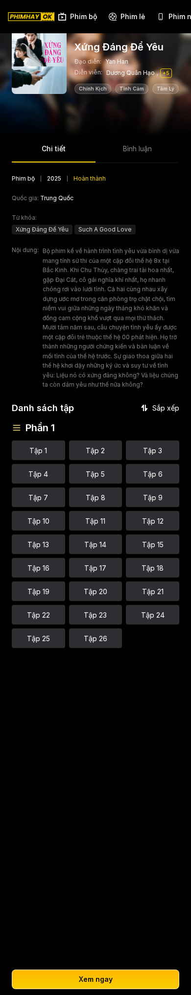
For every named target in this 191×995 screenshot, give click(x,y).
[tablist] (95, 152)
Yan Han (116, 61)
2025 (54, 178)
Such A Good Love (105, 229)
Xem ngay (96, 979)
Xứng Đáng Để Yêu (42, 229)
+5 (166, 73)
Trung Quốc (56, 198)
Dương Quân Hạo (130, 72)
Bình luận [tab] (137, 148)
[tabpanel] (95, 411)
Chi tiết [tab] (54, 148)
